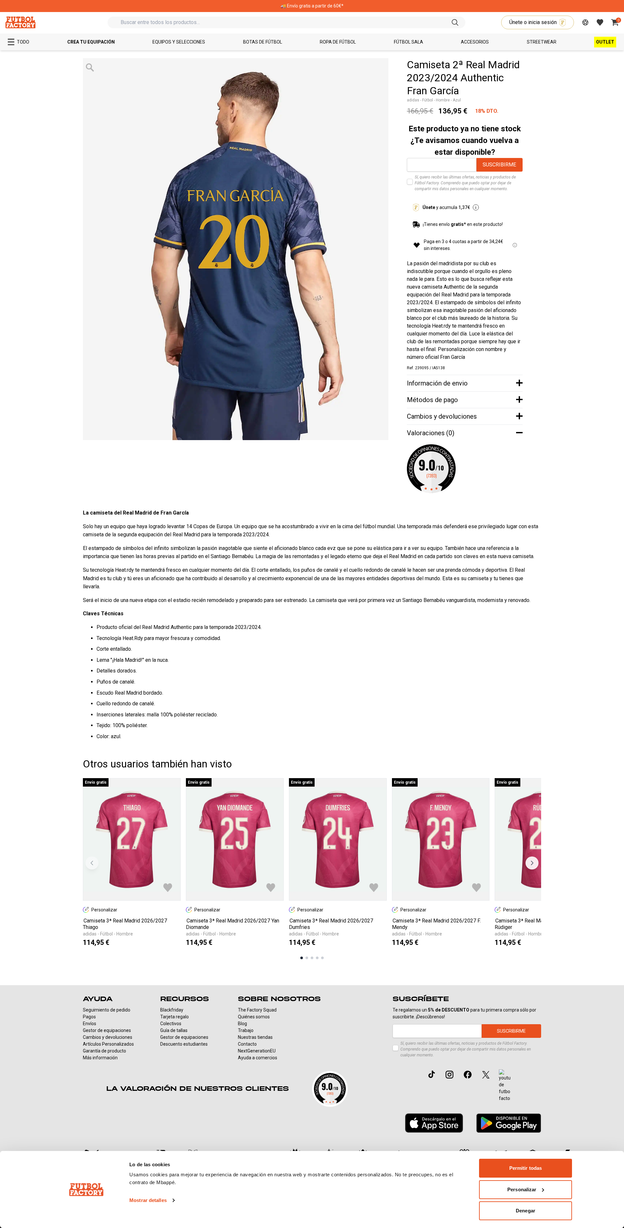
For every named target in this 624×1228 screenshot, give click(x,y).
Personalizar (521, 1189)
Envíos (89, 1023)
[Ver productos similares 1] (301, 958)
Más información (100, 1057)
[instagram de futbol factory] (449, 1074)
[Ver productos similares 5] (322, 958)
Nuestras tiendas (255, 1037)
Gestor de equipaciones (107, 1030)
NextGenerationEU (257, 1050)
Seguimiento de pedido (106, 1009)
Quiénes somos (254, 1016)
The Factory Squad (257, 1009)
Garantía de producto (104, 1050)
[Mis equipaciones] (585, 22)
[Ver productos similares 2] (307, 958)
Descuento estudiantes (184, 1044)
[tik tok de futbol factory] (431, 1074)
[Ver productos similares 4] (317, 958)
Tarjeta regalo (174, 1016)
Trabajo (246, 1030)
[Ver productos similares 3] (312, 958)
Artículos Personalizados (108, 1044)
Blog (242, 1023)
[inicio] (20, 22)
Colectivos (170, 1023)
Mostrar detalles (148, 1200)
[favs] (600, 22)
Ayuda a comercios (257, 1057)
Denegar (525, 1210)
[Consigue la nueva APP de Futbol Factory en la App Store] (434, 1123)
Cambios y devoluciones (107, 1037)
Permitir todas (525, 1168)
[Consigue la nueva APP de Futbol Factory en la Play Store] (508, 1122)
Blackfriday (171, 1009)
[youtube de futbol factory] (504, 1085)
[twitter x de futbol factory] (486, 1074)
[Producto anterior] (91, 862)
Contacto (247, 1044)
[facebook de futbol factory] (467, 1074)
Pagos (89, 1016)
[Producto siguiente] (532, 862)
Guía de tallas (174, 1030)
